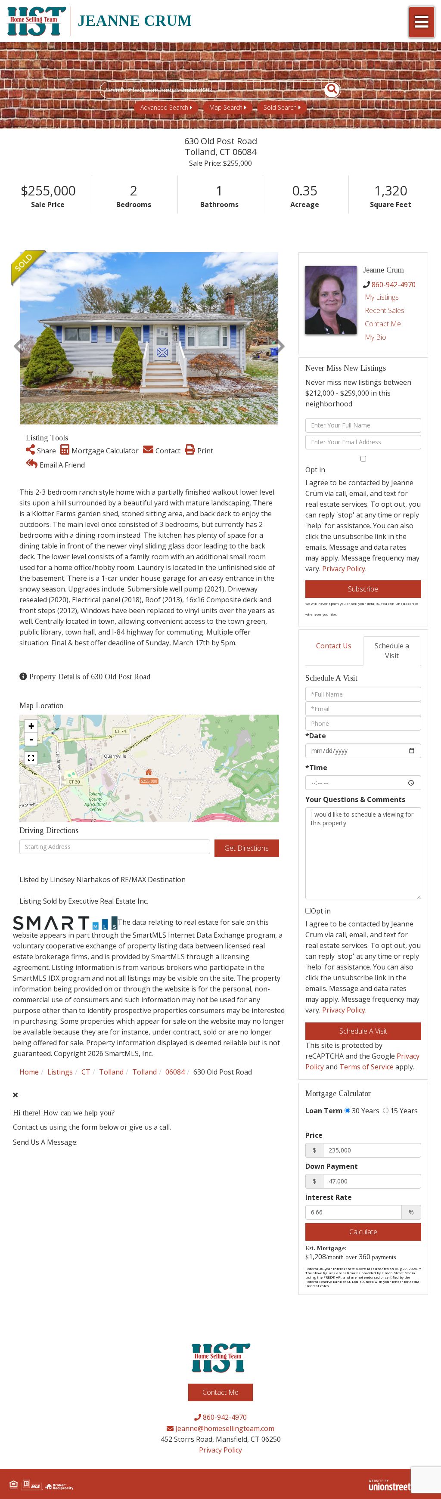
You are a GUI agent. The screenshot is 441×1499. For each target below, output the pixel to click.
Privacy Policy (343, 568)
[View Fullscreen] (31, 758)
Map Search (225, 107)
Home (29, 1072)
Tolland (111, 1072)
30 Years (364, 1110)
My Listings (382, 297)
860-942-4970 (394, 284)
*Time (316, 767)
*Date (315, 735)
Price (314, 1135)
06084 (175, 1072)
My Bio (375, 337)
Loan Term (324, 1110)
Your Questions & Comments (355, 799)
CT (85, 1072)
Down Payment (331, 1166)
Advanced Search (164, 107)
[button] (327, 90)
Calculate (363, 1231)
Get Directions (246, 848)
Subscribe (363, 589)
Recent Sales (384, 310)
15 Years (403, 1110)
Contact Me (383, 323)
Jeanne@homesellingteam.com (224, 1428)
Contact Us (333, 645)
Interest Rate (328, 1197)
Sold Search (280, 107)
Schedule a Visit (392, 650)
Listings (60, 1072)
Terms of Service (366, 1067)
